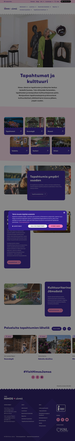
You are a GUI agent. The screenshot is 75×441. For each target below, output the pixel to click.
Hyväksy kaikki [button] (55, 226)
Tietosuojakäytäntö (24, 222)
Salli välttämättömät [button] (37, 226)
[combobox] (64, 212)
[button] (17, 226)
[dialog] (37, 220)
